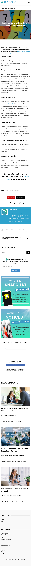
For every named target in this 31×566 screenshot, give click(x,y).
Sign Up (3, 550)
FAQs (2, 519)
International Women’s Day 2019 (11, 496)
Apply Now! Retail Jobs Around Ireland (13, 456)
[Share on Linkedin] (24, 203)
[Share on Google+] (15, 203)
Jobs (2, 521)
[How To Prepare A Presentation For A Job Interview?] (15, 436)
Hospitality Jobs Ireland (8, 415)
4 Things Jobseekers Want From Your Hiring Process (17, 230)
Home (2, 8)
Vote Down (21, 197)
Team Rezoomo (13, 209)
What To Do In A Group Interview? (12, 502)
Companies (4, 522)
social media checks (8, 104)
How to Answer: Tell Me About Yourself (13, 462)
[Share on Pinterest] (19, 203)
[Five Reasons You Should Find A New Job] (15, 476)
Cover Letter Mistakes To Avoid (11, 421)
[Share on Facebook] (6, 203)
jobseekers (16, 190)
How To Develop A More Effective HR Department (11, 238)
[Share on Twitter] (10, 203)
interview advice (9, 190)
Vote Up (12, 197)
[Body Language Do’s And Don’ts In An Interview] (15, 396)
